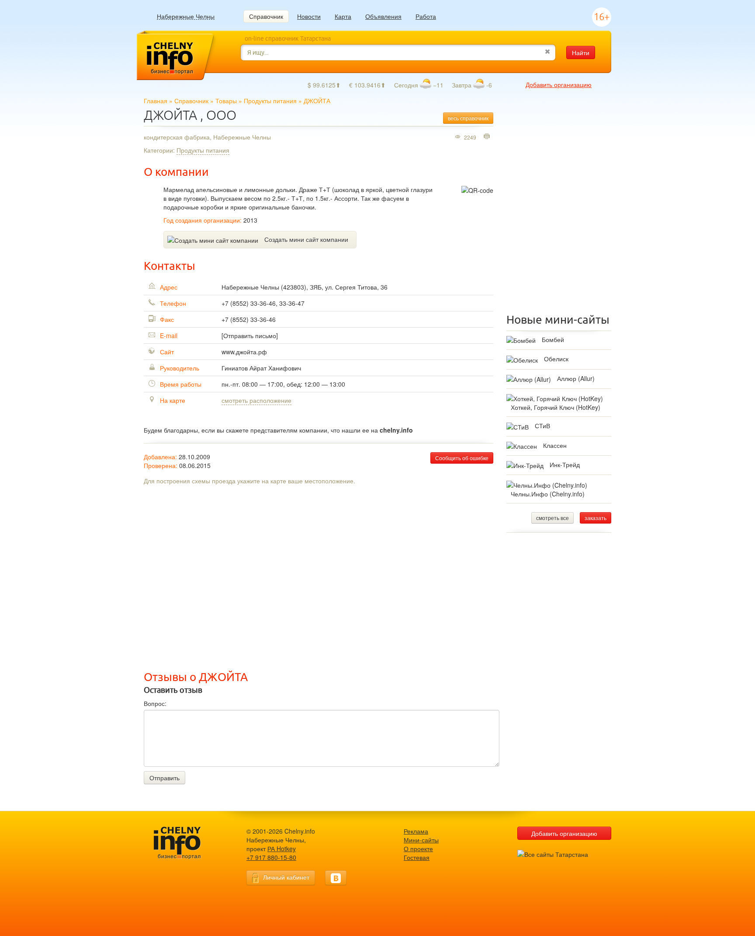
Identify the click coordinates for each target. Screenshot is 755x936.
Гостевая (416, 857)
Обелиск (556, 358)
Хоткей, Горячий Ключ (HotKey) (555, 407)
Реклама (416, 831)
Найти (580, 52)
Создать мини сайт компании (306, 239)
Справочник (266, 16)
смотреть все (552, 517)
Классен (555, 445)
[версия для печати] (487, 137)
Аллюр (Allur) (576, 378)
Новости (309, 16)
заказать (595, 517)
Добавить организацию (559, 84)
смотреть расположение (256, 400)
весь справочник (468, 118)
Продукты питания (270, 100)
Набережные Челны (186, 16)
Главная (155, 100)
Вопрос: (155, 703)
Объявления (383, 16)
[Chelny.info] (185, 843)
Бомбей (553, 339)
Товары (226, 100)
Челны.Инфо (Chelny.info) (548, 493)
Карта (343, 16)
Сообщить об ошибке (461, 457)
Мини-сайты (421, 839)
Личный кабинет (286, 877)
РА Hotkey (281, 848)
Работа (426, 16)
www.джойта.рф (244, 351)
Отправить (164, 777)
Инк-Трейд (565, 464)
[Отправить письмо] (250, 335)
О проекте (418, 848)
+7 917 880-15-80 (271, 857)
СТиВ (542, 425)
